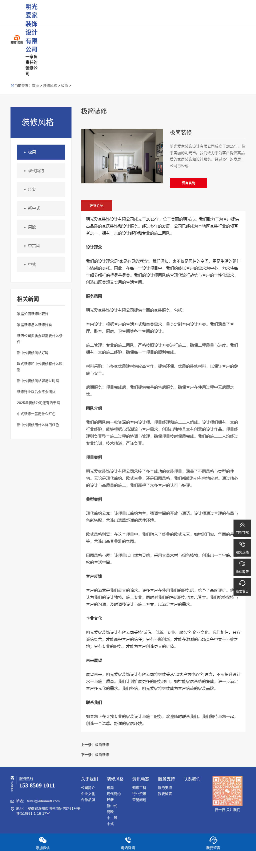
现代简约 (33, 171)
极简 (64, 86)
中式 (29, 265)
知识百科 (139, 788)
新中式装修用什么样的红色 (38, 425)
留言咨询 (189, 183)
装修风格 (50, 86)
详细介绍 (97, 206)
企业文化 (88, 794)
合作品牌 (88, 800)
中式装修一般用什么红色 (36, 414)
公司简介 (88, 788)
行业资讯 (139, 794)
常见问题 (139, 800)
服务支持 (165, 788)
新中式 (31, 208)
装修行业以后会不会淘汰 (36, 392)
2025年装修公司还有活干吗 (38, 403)
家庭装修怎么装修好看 (34, 325)
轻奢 (29, 190)
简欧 (29, 227)
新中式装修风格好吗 (32, 353)
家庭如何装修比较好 (32, 314)
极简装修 (95, 745)
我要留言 (165, 794)
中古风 (31, 246)
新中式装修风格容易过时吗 (38, 381)
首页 (35, 86)
